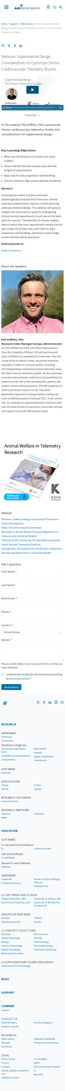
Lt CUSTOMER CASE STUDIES (19, 895)
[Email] (3, 45)
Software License (10, 1077)
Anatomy (6, 934)
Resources (9, 1035)
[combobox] (32, 632)
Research (8, 724)
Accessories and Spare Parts (13, 750)
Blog (5, 979)
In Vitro (37, 785)
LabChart (6, 772)
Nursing (38, 938)
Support (14, 23)
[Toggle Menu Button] (6, 7)
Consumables (8, 759)
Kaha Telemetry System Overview (21, 527)
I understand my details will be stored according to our (34, 676)
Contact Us (9, 1019)
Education (9, 831)
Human (4, 785)
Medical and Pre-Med (12, 953)
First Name (8, 571)
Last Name (7, 585)
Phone (5, 612)
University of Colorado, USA (15, 902)
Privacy (5, 1062)
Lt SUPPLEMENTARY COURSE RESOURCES (27, 962)
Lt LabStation (8, 857)
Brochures (6, 1046)
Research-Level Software (16, 863)
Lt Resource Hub (42, 848)
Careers (5, 1010)
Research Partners (15, 810)
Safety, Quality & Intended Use (15, 1072)
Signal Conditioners (44, 756)
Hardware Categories (13, 745)
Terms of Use (8, 1059)
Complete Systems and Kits (15, 755)
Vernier (37, 921)
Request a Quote (10, 1026)
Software (8, 769)
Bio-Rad (5, 918)
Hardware (8, 733)
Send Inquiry (11, 687)
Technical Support (43, 1022)
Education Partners (16, 914)
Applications (10, 781)
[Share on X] (8, 45)
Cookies (5, 1066)
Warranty (38, 1074)
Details (5, 640)
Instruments (40, 748)
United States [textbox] (12, 632)
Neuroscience (41, 934)
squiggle (5, 703)
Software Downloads (44, 1038)
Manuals (5, 1042)
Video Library (27, 23)
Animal (4, 789)
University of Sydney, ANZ (47, 898)
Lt (2, 848)
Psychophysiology (43, 945)
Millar (4, 817)
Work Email (8, 598)
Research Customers (16, 797)
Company (7, 1006)
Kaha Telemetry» (11, 250)
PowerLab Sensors (11, 883)
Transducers (40, 760)
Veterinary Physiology (45, 949)
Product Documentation (46, 1042)
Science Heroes (9, 801)
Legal (5, 1055)
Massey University (10, 921)
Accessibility (40, 1059)
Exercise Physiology (11, 945)
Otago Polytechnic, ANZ (13, 898)
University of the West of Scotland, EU (47, 904)
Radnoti (38, 752)
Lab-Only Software (12, 854)
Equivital (5, 813)
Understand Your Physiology (16, 965)
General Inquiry (9, 1022)
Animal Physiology (10, 938)
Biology (5, 941)
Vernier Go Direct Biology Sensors (47, 881)
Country (6, 625)
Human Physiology (10, 949)
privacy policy (21, 678)
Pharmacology (41, 941)
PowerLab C (7, 740)
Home (4, 23)
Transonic (39, 813)
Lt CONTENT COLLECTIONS (18, 930)
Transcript (30, 115)
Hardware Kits (41, 886)
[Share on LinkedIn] (20, 45)
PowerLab (6, 736)
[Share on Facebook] (14, 45)
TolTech (38, 918)
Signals (37, 789)
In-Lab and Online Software (17, 845)
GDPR (37, 1062)
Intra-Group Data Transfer (47, 1066)
